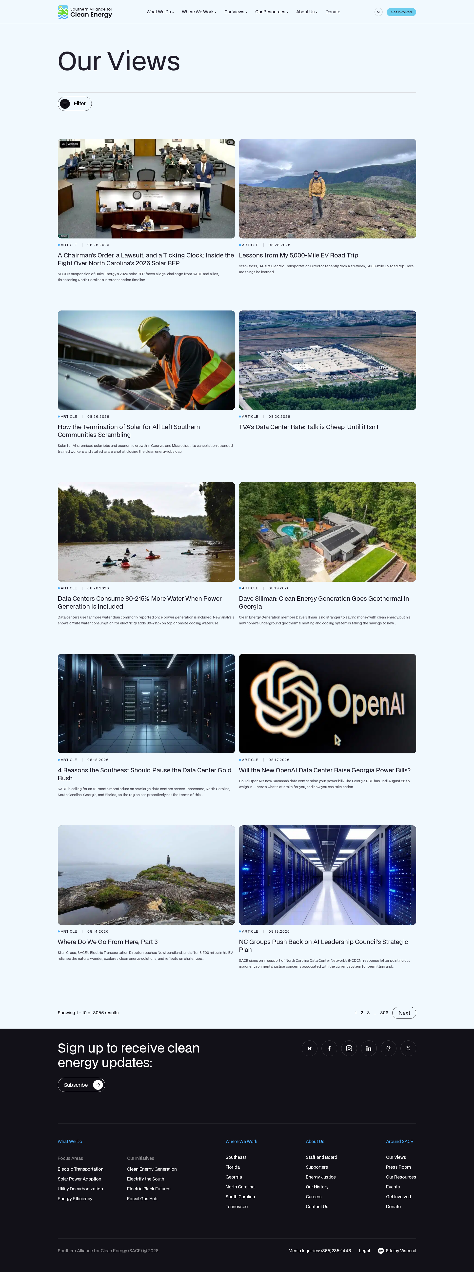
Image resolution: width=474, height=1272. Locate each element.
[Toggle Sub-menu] (173, 12)
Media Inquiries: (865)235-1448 (320, 1251)
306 (384, 1013)
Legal (364, 1251)
